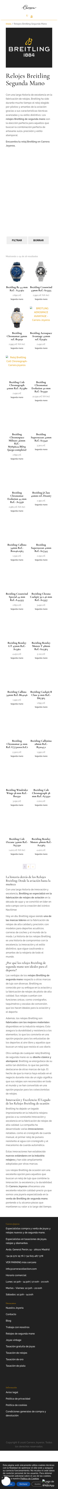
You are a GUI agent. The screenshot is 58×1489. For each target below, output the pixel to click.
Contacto (11, 1314)
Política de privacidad (18, 1398)
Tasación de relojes (16, 1352)
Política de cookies (16, 1405)
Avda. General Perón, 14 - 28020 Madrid (28, 1249)
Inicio (8, 23)
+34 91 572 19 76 (14, 1256)
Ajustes (38, 1484)
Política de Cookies (29, 1478)
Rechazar (23, 1484)
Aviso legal (12, 1392)
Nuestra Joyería (14, 1307)
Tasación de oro (14, 1359)
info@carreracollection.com (21, 1268)
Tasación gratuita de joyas (20, 1346)
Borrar (38, 240)
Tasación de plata (15, 1365)
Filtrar (17, 240)
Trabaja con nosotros (17, 1327)
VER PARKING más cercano (21, 1262)
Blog (8, 1320)
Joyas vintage (13, 1340)
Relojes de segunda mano (20, 1333)
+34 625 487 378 (34, 1256)
